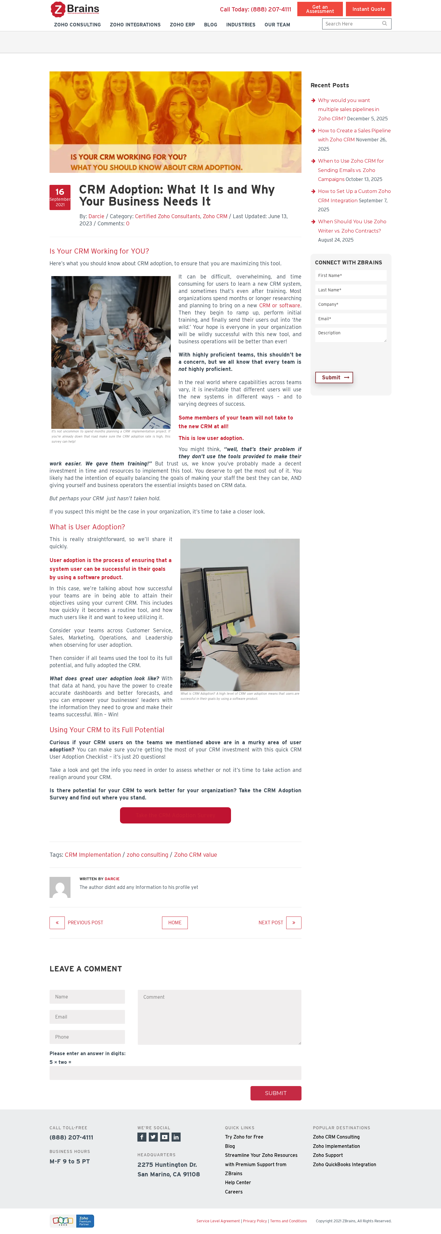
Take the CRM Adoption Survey (175, 815)
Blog (230, 1146)
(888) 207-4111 (255, 9)
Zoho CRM (215, 216)
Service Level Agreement (218, 1221)
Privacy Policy (255, 1221)
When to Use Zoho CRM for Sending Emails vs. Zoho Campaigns (351, 170)
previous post (85, 923)
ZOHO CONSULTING (77, 25)
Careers (234, 1191)
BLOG (210, 25)
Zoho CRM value (195, 854)
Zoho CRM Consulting (336, 1137)
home (175, 923)
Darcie (96, 216)
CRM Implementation (93, 854)
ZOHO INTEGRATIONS (135, 25)
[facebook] (141, 1137)
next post (271, 923)
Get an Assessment (320, 9)
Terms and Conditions (288, 1221)
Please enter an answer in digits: (87, 1053)
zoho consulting (147, 854)
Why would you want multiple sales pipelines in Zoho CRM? (348, 110)
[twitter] (153, 1137)
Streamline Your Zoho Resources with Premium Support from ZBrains (261, 1164)
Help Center (238, 1182)
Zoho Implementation (336, 1146)
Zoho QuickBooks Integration (344, 1164)
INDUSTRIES (241, 25)
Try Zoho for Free (244, 1137)
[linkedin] (176, 1137)
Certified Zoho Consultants (167, 216)
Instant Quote (368, 9)
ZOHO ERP (182, 25)
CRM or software (279, 305)
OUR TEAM (277, 25)
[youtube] (164, 1137)
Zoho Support (328, 1155)
